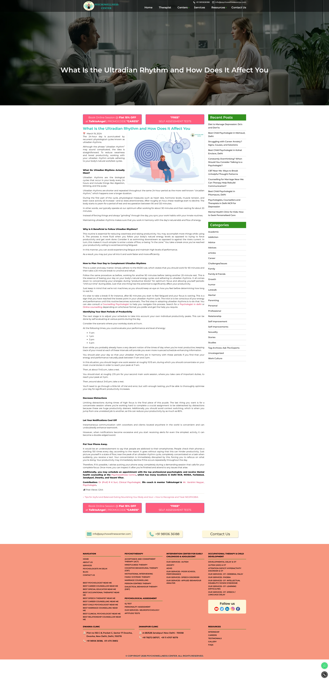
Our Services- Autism (177, 562)
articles (212, 253)
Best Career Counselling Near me (100, 601)
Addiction (213, 237)
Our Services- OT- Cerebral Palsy (225, 574)
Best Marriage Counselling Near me (100, 609)
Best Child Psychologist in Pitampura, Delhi (221, 193)
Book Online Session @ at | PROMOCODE (112, 119)
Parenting (213, 300)
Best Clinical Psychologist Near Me (102, 614)
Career (211, 258)
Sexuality (213, 332)
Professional (214, 311)
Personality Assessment (137, 607)
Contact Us (238, 7)
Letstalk (212, 290)
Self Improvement (217, 321)
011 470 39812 (111, 641)
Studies (212, 342)
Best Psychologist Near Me (97, 583)
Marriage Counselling (136, 580)
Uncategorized (216, 353)
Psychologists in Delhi (95, 568)
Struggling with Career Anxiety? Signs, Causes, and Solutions (225, 143)
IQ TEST (128, 603)
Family (211, 269)
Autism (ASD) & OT (217, 565)
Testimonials (215, 638)
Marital (212, 295)
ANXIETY (170, 565)
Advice (211, 242)
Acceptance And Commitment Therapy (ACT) (140, 560)
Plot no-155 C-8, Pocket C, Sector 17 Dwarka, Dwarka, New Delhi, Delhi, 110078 (109, 634)
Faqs (210, 645)
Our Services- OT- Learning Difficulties (222, 587)
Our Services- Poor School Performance (180, 572)
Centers (182, 7)
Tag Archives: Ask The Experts (223, 348)
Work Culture (215, 358)
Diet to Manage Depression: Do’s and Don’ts (225, 126)
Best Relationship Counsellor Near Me (102, 618)
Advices (212, 247)
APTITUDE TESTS (132, 613)
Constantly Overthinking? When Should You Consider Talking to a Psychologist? (225, 162)
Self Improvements (218, 327)
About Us (88, 562)
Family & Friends (216, 274)
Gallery (212, 641)
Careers (212, 635)
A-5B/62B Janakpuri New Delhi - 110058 (163, 633)
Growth (212, 279)
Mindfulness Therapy (136, 565)
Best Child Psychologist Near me (100, 605)
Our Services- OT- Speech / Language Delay (221, 593)
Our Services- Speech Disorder (182, 577)
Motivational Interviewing (139, 574)
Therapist (165, 7)
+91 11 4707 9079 (169, 637)
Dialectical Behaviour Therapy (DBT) (141, 587)
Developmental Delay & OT (222, 562)
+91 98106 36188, (94, 641)
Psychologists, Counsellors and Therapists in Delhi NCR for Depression (224, 203)
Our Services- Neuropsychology (142, 610)
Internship (213, 632)
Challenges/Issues (217, 263)
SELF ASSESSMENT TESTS (175, 119)
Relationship (214, 316)
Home (148, 7)
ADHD (169, 568)
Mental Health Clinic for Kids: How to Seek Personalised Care (226, 213)
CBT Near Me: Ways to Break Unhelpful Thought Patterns (223, 172)
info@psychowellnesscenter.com (230, 2)
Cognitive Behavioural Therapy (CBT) (141, 569)
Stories (211, 337)
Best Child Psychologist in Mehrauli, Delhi (226, 134)
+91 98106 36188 (167, 534)
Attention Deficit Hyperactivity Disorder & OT (224, 569)
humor (211, 284)
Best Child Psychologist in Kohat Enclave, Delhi (225, 152)
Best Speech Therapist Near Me (99, 598)
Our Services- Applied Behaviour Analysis (183, 581)
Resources (218, 7)
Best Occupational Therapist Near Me (101, 593)
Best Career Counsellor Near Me (100, 586)
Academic (213, 232)
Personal (212, 305)
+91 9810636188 (203, 2)
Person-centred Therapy (138, 583)
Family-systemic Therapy (137, 577)
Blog (85, 572)
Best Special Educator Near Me (99, 589)
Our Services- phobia (219, 577)
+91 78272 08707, (151, 637)
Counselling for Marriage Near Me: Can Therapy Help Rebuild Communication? (226, 182)
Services (199, 7)
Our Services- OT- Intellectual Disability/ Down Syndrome (224, 581)
